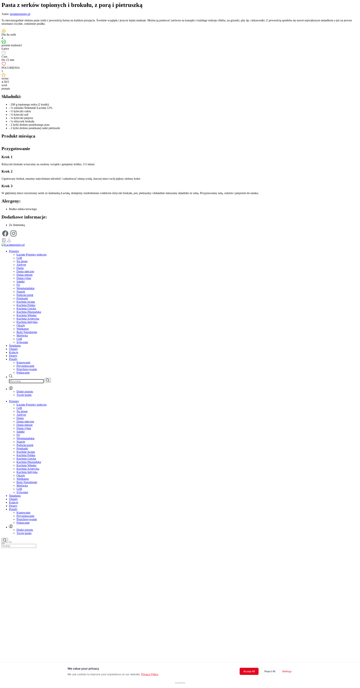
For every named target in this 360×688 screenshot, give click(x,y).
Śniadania (15, 345)
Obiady (13, 349)
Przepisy (14, 251)
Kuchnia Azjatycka (27, 318)
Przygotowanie (25, 365)
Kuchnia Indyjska (27, 322)
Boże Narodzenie (26, 332)
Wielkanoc (22, 328)
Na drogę (22, 261)
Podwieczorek (24, 295)
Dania (20, 268)
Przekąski (22, 298)
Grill (19, 257)
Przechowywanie (26, 369)
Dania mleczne (25, 271)
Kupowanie (23, 362)
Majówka (22, 335)
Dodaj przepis (24, 391)
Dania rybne (23, 278)
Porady (13, 359)
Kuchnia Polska (25, 305)
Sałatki (20, 281)
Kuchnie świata (25, 301)
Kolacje (13, 352)
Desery (13, 355)
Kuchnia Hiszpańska (28, 311)
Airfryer (21, 264)
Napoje (20, 291)
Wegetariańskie (25, 288)
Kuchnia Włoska (26, 315)
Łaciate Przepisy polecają (31, 254)
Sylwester (22, 342)
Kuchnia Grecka (26, 308)
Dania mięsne (24, 274)
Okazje (20, 325)
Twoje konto (24, 394)
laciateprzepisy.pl (20, 14)
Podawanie (23, 372)
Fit (18, 284)
